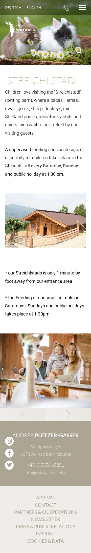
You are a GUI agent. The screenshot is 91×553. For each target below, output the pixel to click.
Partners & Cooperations (45, 512)
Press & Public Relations (45, 526)
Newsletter (45, 519)
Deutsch (13, 7)
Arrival (45, 497)
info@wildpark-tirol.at (46, 472)
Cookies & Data (45, 541)
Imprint (45, 533)
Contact (45, 505)
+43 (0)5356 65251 (65, 7)
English (34, 7)
